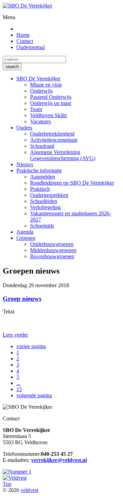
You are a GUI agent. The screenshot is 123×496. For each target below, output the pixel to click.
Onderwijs (41, 91)
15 (19, 389)
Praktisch (40, 189)
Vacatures (40, 121)
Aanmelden (42, 177)
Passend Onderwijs (50, 97)
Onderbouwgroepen (51, 244)
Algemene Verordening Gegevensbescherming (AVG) (62, 155)
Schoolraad (42, 146)
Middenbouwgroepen (53, 250)
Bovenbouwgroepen (52, 256)
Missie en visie (46, 85)
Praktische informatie (39, 170)
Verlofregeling (45, 207)
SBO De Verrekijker (38, 78)
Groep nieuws (22, 298)
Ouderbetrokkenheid (52, 134)
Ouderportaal (30, 47)
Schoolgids (42, 226)
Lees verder (15, 335)
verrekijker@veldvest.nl (59, 460)
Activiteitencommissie (54, 140)
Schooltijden (43, 201)
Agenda (24, 232)
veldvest (29, 490)
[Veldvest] (15, 478)
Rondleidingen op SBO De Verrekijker (72, 183)
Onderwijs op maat (50, 103)
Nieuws (24, 164)
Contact (24, 41)
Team (36, 109)
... (18, 383)
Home (23, 35)
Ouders (24, 127)
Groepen (25, 238)
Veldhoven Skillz (48, 115)
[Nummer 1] (17, 472)
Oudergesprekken (49, 195)
